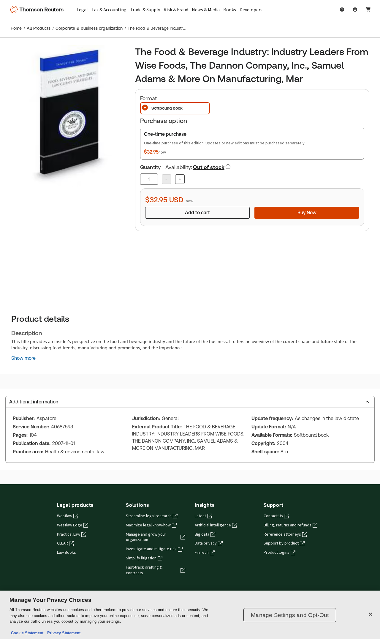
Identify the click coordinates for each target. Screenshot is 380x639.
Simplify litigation (141, 558)
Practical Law (68, 534)
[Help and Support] (342, 9)
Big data (202, 534)
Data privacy (206, 543)
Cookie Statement (27, 633)
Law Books (66, 552)
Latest (200, 516)
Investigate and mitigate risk (151, 549)
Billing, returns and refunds (287, 525)
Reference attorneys (282, 534)
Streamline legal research (149, 516)
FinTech (202, 552)
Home (16, 28)
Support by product (281, 543)
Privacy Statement (62, 633)
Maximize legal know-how (148, 525)
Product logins (276, 552)
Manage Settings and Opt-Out (290, 615)
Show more (23, 358)
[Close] (370, 614)
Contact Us (273, 516)
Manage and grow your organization (146, 537)
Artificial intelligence (213, 525)
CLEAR (62, 543)
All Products (38, 28)
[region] (190, 615)
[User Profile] (355, 9)
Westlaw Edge (69, 525)
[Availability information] (228, 166)
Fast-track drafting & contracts (144, 570)
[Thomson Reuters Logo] (38, 9)
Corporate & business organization (89, 28)
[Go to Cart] (368, 9)
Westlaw (64, 516)
